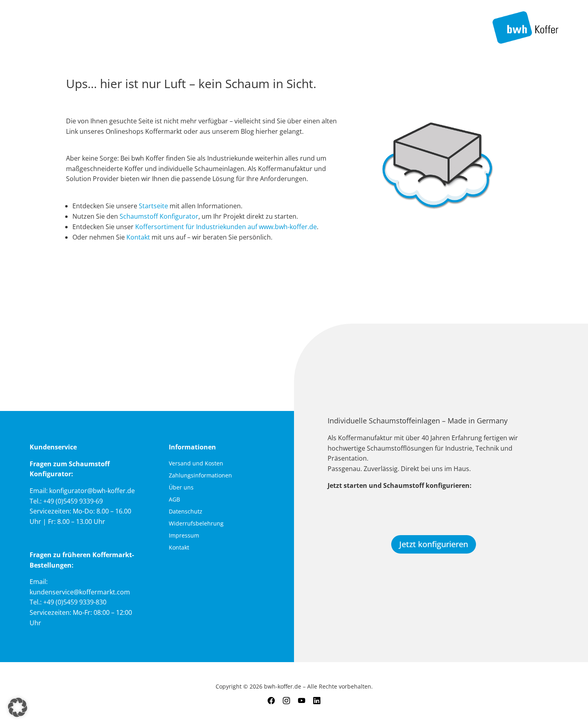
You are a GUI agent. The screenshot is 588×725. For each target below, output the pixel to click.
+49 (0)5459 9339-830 (74, 602)
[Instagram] (286, 701)
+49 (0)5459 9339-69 (73, 501)
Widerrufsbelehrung (196, 524)
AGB (174, 500)
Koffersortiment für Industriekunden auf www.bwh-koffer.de (226, 226)
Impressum (184, 536)
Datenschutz (185, 512)
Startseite (153, 205)
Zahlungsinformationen (200, 476)
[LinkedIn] (316, 701)
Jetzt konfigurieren (433, 544)
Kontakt (138, 237)
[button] (17, 707)
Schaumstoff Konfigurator (159, 216)
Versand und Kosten (196, 464)
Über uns (181, 488)
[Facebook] (271, 701)
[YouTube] (301, 701)
